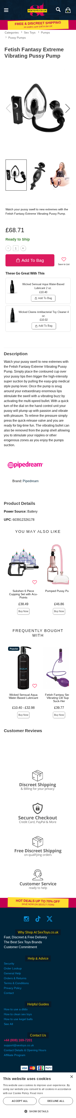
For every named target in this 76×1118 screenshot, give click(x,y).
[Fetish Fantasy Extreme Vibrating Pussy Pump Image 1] (38, 108)
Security (9, 963)
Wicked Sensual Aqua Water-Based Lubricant (23, 696)
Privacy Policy (12, 988)
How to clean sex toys (18, 1014)
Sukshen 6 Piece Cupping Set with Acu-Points (23, 594)
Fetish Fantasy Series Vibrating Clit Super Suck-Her (59, 698)
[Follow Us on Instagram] (26, 918)
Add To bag (32, 260)
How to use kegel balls (18, 1019)
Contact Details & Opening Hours (25, 1050)
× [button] (71, 1076)
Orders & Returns (15, 978)
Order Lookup (13, 968)
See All (8, 1024)
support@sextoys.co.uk (19, 1045)
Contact (9, 993)
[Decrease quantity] (8, 248)
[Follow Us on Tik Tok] (38, 918)
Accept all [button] (20, 1101)
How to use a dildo (16, 1009)
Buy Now (23, 611)
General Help (12, 973)
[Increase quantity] (23, 248)
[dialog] (38, 1095)
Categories (12, 32)
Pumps (45, 32)
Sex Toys (29, 32)
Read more (36, 1093)
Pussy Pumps (17, 37)
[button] (6, 10)
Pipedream (31, 481)
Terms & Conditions (16, 983)
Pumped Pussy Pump (59, 591)
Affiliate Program (14, 1055)
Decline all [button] (55, 1101)
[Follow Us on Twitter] (49, 918)
